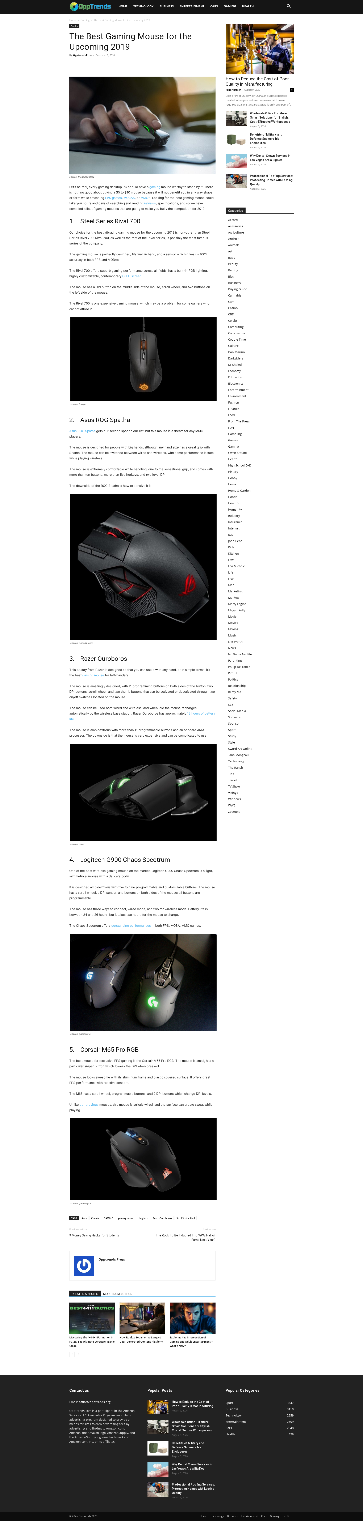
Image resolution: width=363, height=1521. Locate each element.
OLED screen (132, 276)
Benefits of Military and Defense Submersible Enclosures (266, 139)
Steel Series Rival (185, 1218)
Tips (231, 774)
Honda (232, 497)
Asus (84, 1218)
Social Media (237, 711)
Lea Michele (236, 566)
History (233, 472)
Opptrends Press (82, 55)
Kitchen (233, 553)
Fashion (233, 402)
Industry (234, 516)
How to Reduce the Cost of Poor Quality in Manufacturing (257, 81)
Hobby (232, 478)
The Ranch (235, 768)
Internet (233, 528)
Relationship (237, 686)
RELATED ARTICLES (85, 1294)
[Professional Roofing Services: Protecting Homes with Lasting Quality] (236, 181)
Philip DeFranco (239, 667)
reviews (150, 203)
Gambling (235, 434)
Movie (232, 616)
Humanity (235, 509)
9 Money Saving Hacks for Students (94, 1235)
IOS (230, 535)
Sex (230, 705)
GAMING (108, 1218)
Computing (236, 327)
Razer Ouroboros (162, 1218)
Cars (214, 6)
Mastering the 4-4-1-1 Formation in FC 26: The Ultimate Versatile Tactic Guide (92, 1341)
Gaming (230, 6)
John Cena (235, 541)
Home (123, 6)
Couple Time (237, 339)
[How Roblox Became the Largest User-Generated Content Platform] (142, 1318)
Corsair (95, 1218)
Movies (233, 623)
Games (233, 440)
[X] (83, 64)
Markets (233, 598)
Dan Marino (236, 352)
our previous (89, 1105)
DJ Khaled (235, 365)
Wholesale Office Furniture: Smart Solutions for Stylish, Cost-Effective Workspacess (270, 117)
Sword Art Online (240, 749)
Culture (233, 346)
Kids (231, 547)
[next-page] (78, 1354)
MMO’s (145, 198)
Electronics (235, 383)
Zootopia (234, 812)
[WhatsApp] (102, 64)
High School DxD (239, 465)
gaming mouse (93, 675)
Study (232, 736)
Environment (237, 396)
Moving (233, 629)
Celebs (233, 321)
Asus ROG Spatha (82, 431)
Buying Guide (237, 289)
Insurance (235, 522)
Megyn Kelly (236, 610)
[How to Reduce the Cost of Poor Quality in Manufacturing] (260, 49)
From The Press (239, 421)
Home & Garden (239, 491)
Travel (232, 780)
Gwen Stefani (237, 453)
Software (234, 717)
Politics (233, 679)
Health (248, 6)
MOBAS (129, 198)
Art (230, 251)
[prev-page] (72, 1354)
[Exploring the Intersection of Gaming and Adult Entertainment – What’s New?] (193, 1318)
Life (230, 572)
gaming (154, 187)
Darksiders (235, 358)
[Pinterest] (93, 64)
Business (166, 6)
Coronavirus (236, 333)
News (232, 648)
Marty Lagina (237, 604)
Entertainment (192, 6)
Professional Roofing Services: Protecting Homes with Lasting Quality (271, 180)
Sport (232, 730)
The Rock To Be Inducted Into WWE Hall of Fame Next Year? (186, 1238)
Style (231, 742)
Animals (233, 245)
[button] (289, 7)
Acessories (235, 226)
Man (231, 585)
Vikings (233, 793)
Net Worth (235, 642)
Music (232, 635)
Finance (233, 409)
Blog (231, 276)
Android (233, 239)
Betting (233, 270)
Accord (233, 220)
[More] (112, 64)
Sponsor (234, 723)
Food (231, 415)
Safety (232, 698)
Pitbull (232, 673)
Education (235, 377)
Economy (234, 371)
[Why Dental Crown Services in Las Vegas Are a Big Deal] (236, 161)
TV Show (234, 786)
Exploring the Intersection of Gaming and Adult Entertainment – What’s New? (191, 1341)
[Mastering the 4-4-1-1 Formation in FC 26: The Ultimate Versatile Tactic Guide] (92, 1318)
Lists (231, 579)
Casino (233, 308)
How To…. (235, 503)
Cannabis (234, 295)
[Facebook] (73, 64)
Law (231, 560)
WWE (231, 805)
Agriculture (236, 232)
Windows (234, 799)
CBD (231, 314)
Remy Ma (234, 692)
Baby (231, 258)
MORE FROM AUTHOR (117, 1294)
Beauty (233, 264)
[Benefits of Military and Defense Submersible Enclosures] (236, 139)
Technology (143, 6)
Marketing (235, 591)
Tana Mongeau (238, 755)
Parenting (235, 660)
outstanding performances (131, 926)
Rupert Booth (233, 89)
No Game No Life (240, 654)
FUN (231, 428)
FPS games (113, 198)
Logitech (143, 1218)
